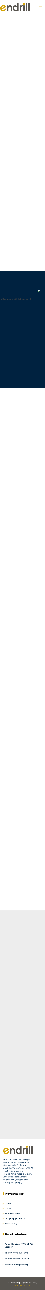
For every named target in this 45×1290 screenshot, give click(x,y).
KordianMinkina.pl (22, 1285)
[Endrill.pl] (15, 7)
